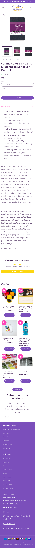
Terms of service (8, 544)
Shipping (6, 440)
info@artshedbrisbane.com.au (16, 528)
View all (17, 389)
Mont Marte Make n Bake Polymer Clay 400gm (25, 307)
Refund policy (20, 542)
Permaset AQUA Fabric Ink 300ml (8, 307)
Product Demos (8, 488)
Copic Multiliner (24, 372)
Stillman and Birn (10, 59)
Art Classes (6, 458)
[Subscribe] (30, 417)
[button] (3, 7)
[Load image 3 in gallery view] (28, 52)
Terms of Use (7, 448)
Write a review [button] (17, 271)
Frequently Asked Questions (12, 429)
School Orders (7, 484)
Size (2, 81)
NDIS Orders (7, 433)
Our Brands (6, 480)
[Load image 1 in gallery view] (7, 52)
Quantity (3, 88)
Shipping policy (17, 544)
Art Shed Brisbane (10, 542)
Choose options (9, 315)
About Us (6, 462)
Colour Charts (7, 469)
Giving (5, 473)
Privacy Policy (7, 444)
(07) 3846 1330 (9, 524)
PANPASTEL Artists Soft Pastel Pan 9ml (9, 373)
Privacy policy (29, 542)
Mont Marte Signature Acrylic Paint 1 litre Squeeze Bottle (25, 341)
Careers (5, 466)
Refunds (5, 437)
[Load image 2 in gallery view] (17, 52)
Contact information (28, 544)
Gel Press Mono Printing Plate (8, 339)
